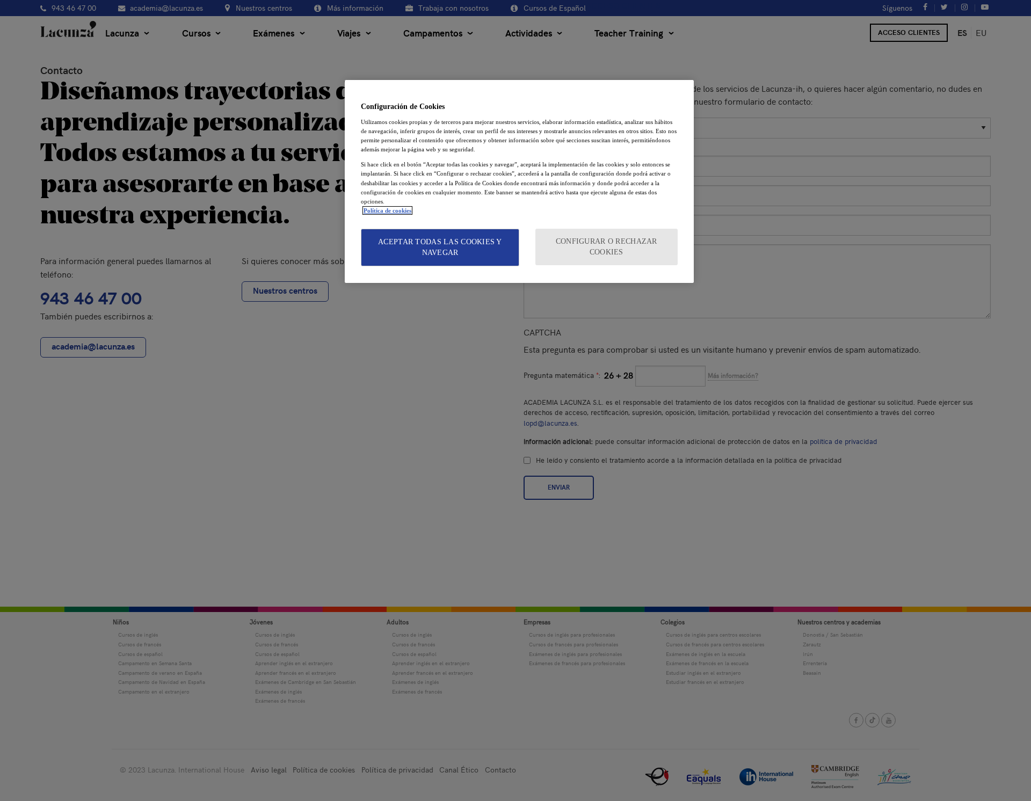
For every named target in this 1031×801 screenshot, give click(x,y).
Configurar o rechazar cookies (606, 246)
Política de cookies (387, 210)
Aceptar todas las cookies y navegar (440, 247)
